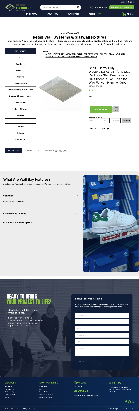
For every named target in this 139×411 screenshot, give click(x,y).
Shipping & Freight (45, 397)
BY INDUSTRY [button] (31, 14)
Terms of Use (130, 409)
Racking (20, 115)
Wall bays (20, 64)
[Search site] (78, 7)
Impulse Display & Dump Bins (20, 90)
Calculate (126, 120)
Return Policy (43, 392)
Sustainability (9, 392)
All (20, 58)
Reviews (50, 151)
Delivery (20, 133)
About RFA (8, 387)
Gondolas (20, 70)
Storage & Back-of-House (20, 96)
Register (130, 2)
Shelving (20, 77)
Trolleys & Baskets (20, 109)
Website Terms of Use (46, 394)
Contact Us (20, 139)
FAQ (40, 389)
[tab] (13, 150)
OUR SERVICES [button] (74, 14)
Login (123, 2)
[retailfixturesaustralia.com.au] (18, 7)
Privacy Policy (121, 409)
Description (13, 151)
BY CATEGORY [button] (52, 14)
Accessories (20, 102)
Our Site (7, 397)
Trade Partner (9, 389)
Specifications (33, 151)
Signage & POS (20, 83)
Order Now (101, 109)
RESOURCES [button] (94, 14)
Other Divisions (10, 394)
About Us (20, 127)
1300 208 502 (100, 7)
